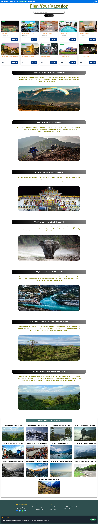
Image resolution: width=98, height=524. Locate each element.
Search (49, 15)
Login (95, 1)
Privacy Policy (52, 506)
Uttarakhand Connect (31, 1)
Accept (93, 519)
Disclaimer (52, 507)
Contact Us (52, 510)
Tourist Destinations (22, 1)
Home (37, 506)
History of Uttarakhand (13, 1)
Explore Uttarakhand (4, 1)
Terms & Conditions (53, 509)
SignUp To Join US (67, 508)
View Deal (14, 39)
